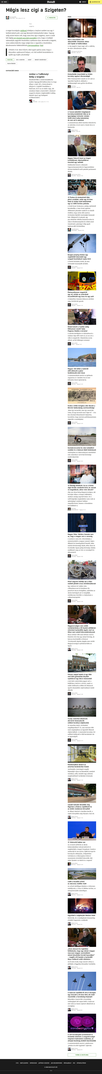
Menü (5, 2)
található (23, 30)
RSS (74, 1063)
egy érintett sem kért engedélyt (25, 38)
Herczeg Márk (13, 17)
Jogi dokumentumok (56, 1063)
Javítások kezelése (43, 1063)
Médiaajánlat (67, 1063)
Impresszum (33, 1063)
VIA (41, 45)
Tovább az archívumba (81, 1055)
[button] (10, 59)
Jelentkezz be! (96, 2)
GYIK (17, 1063)
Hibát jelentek (24, 1063)
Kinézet (84, 2)
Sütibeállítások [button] (81, 1063)
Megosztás (52, 17)
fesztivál (12, 18)
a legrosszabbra (33, 45)
